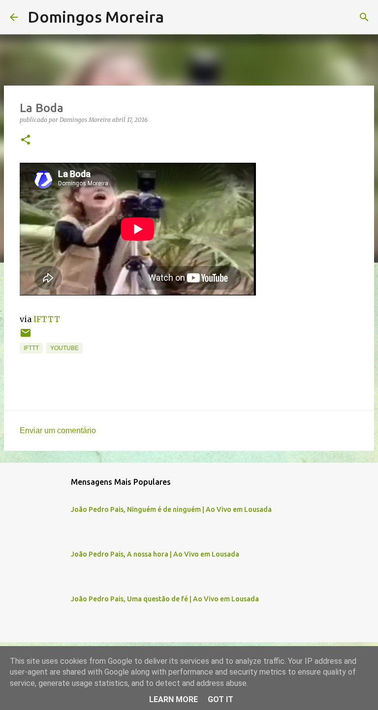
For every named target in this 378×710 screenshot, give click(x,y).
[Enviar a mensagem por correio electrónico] (26, 336)
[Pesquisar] (178, 17)
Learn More (173, 699)
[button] (26, 140)
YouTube (64, 348)
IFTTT (46, 319)
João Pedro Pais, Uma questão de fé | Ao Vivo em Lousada (165, 599)
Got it (220, 699)
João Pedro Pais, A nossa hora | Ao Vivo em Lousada (155, 554)
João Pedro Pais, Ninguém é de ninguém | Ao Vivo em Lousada (171, 509)
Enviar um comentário (58, 430)
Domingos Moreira (96, 17)
